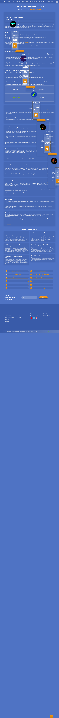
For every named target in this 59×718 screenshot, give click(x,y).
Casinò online (18, 1)
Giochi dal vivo (33, 308)
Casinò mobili (7, 321)
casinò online (27, 42)
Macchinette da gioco (33, 1)
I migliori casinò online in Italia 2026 (23, 9)
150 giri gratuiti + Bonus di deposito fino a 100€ (42, 143)
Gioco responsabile (8, 308)
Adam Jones (9, 224)
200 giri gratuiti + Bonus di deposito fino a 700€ (30, 109)
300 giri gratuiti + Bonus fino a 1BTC (10, 40)
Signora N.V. (45, 313)
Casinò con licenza (46, 315)
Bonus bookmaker (8, 315)
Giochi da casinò (42, 1)
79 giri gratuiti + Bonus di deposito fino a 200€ (53, 176)
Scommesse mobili (21, 308)
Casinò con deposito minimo (9, 317)
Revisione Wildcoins (20, 48)
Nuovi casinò (7, 323)
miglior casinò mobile (16, 97)
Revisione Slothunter (52, 151)
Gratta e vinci (20, 313)
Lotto (5, 313)
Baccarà (31, 313)
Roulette (19, 315)
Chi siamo (19, 317)
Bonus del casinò (25, 1)
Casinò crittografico (8, 319)
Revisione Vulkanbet (30, 84)
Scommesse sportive (50, 1)
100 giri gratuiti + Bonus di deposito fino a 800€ (20, 75)
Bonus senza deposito (47, 308)
